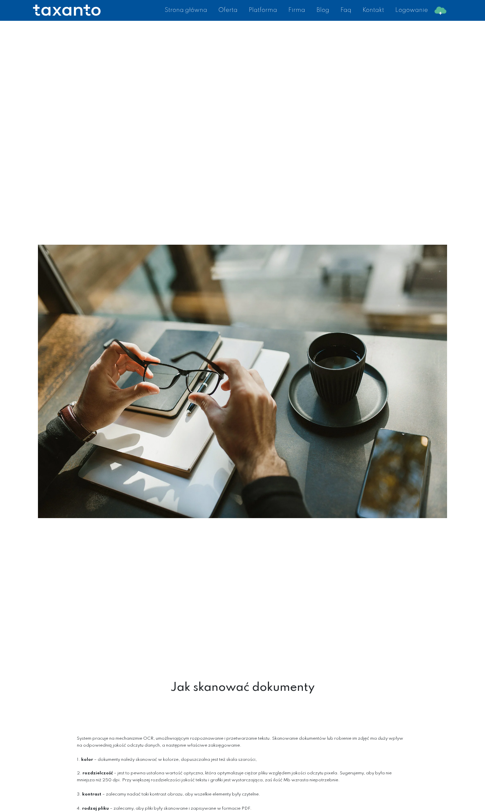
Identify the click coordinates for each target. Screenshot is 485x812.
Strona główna (186, 10)
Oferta (228, 10)
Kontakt (373, 10)
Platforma (263, 10)
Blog (322, 10)
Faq (345, 10)
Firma (296, 10)
